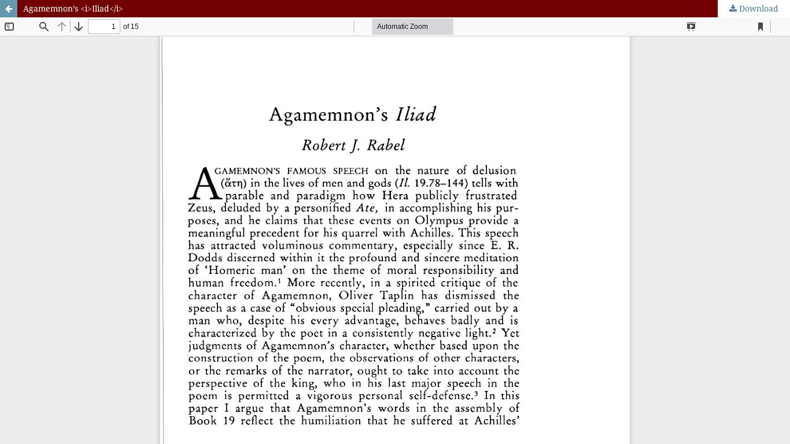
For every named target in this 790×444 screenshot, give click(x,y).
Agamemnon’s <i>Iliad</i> (73, 8)
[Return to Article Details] (8, 8)
